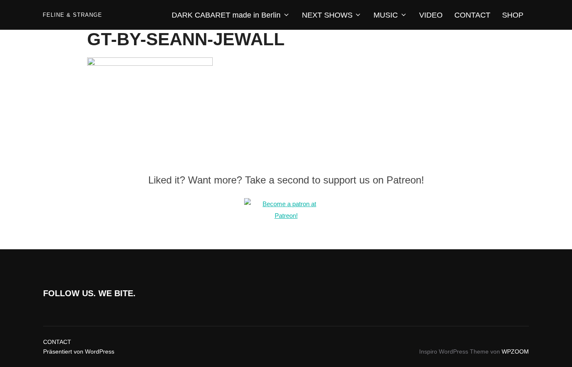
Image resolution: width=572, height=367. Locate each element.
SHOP (512, 15)
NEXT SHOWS (327, 15)
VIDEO (431, 15)
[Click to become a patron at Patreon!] (286, 215)
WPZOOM (515, 351)
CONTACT (472, 15)
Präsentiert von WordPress (78, 351)
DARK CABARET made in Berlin (226, 15)
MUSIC (386, 15)
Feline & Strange (72, 15)
